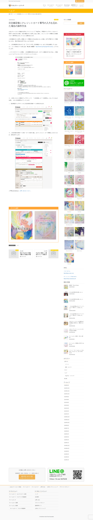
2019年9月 (66, 451)
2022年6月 (66, 396)
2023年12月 (66, 391)
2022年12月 (66, 393)
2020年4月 (66, 434)
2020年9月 (66, 425)
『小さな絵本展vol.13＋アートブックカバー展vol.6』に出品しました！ (76, 315)
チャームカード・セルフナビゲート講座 (17, 494)
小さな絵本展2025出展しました (76, 292)
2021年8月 (66, 399)
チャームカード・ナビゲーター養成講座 (17, 496)
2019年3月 (66, 456)
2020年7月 (66, 428)
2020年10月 (66, 422)
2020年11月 (66, 419)
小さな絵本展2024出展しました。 (76, 299)
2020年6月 (66, 431)
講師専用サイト (38, 505)
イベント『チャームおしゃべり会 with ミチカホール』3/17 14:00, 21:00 (76, 351)
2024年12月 (66, 388)
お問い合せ (42, 486)
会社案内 (37, 496)
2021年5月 (66, 405)
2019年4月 (66, 454)
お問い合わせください (25, 190)
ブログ (65, 370)
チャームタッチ (35, 486)
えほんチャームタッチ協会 (15, 486)
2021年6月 (66, 402)
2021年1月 (66, 413)
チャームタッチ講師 (13, 505)
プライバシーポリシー (64, 486)
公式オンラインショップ (52, 486)
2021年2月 (66, 411)
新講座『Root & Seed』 (74, 285)
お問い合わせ (80, 1)
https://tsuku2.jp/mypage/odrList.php (44, 46)
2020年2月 (66, 439)
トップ (36, 494)
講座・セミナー (68, 367)
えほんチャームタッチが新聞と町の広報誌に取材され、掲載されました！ (76, 323)
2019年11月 (66, 448)
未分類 (65, 378)
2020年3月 (66, 436)
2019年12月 (66, 445)
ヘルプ (56, 19)
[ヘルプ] (14, 252)
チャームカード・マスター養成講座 (17, 508)
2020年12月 (66, 416)
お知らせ (66, 361)
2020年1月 (66, 442)
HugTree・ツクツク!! (69, 375)
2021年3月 (66, 408)
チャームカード (26, 486)
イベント (67, 364)
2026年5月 (66, 385)
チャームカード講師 (13, 502)
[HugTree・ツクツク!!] (53, 252)
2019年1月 (66, 459)
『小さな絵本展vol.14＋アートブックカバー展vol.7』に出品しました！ (76, 307)
